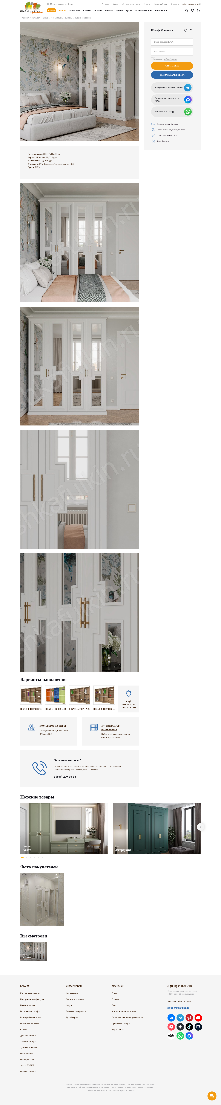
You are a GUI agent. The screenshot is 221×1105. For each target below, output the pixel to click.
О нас (115, 4)
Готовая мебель (143, 10)
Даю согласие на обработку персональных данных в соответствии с (170, 58)
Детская (98, 10)
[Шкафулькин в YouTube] (198, 1018)
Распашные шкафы (62, 17)
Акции (51, 10)
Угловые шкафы (28, 1041)
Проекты (105, 4)
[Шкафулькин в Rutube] (198, 1027)
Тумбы (119, 10)
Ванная (109, 10)
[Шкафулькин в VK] (171, 1018)
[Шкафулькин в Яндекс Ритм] (171, 1036)
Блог (114, 1005)
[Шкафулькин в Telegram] (180, 1018)
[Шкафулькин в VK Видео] (171, 1027)
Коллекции (161, 10)
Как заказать (72, 993)
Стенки (87, 10)
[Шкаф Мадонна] (33, 943)
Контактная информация (124, 1011)
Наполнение (26, 1053)
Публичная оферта (121, 1023)
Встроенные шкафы (30, 1011)
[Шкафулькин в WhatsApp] (180, 1036)
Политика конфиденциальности (127, 1017)
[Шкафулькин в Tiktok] (189, 1027)
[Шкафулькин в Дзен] (180, 1027)
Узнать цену (172, 66)
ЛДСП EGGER (27, 1065)
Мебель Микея (27, 1005)
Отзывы (115, 999)
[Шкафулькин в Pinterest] (189, 1018)
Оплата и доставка (131, 4)
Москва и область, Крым (61, 4)
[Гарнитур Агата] (64, 828)
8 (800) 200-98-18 (190, 4)
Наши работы (160, 4)
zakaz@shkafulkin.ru (178, 1007)
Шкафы (62, 10)
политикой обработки (170, 59)
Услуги (147, 4)
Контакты (175, 4)
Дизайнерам (72, 1017)
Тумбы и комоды (28, 1047)
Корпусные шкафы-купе (32, 999)
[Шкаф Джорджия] (157, 828)
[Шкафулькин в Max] (189, 1036)
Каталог (36, 17)
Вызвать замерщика (76, 1011)
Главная (25, 17)
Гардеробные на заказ (31, 1017)
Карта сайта (118, 1029)
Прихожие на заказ (29, 1023)
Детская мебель (28, 1035)
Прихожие (74, 10)
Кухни (129, 10)
